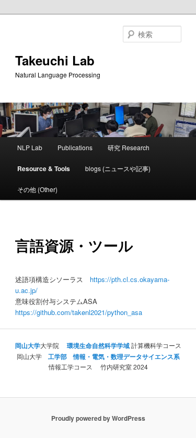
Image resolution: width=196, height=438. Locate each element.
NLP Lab (29, 147)
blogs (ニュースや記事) (118, 168)
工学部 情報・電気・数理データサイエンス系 (114, 356)
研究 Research (128, 147)
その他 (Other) (37, 189)
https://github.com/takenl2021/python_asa (78, 312)
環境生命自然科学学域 (97, 345)
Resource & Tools (43, 168)
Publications (75, 147)
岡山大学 (27, 345)
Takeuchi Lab (55, 60)
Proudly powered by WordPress (98, 418)
